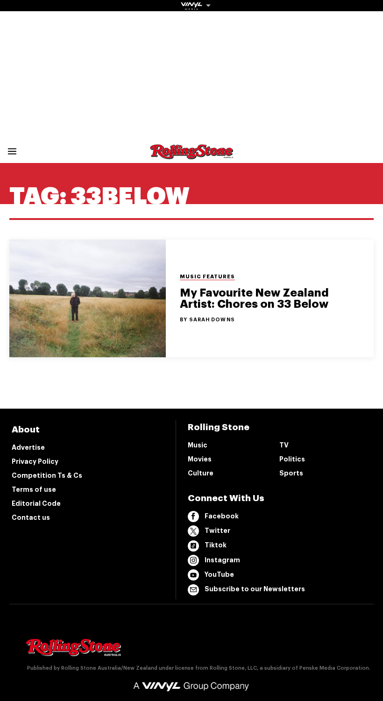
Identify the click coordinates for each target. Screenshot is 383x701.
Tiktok (216, 545)
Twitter (217, 530)
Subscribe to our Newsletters (255, 589)
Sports (291, 473)
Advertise (28, 447)
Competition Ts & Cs (47, 475)
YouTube (219, 574)
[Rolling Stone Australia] (191, 155)
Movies (200, 459)
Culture (200, 473)
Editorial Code (36, 503)
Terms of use (34, 489)
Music (197, 445)
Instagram (222, 560)
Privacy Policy (35, 461)
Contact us (31, 517)
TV (284, 445)
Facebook (222, 516)
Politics (292, 459)
